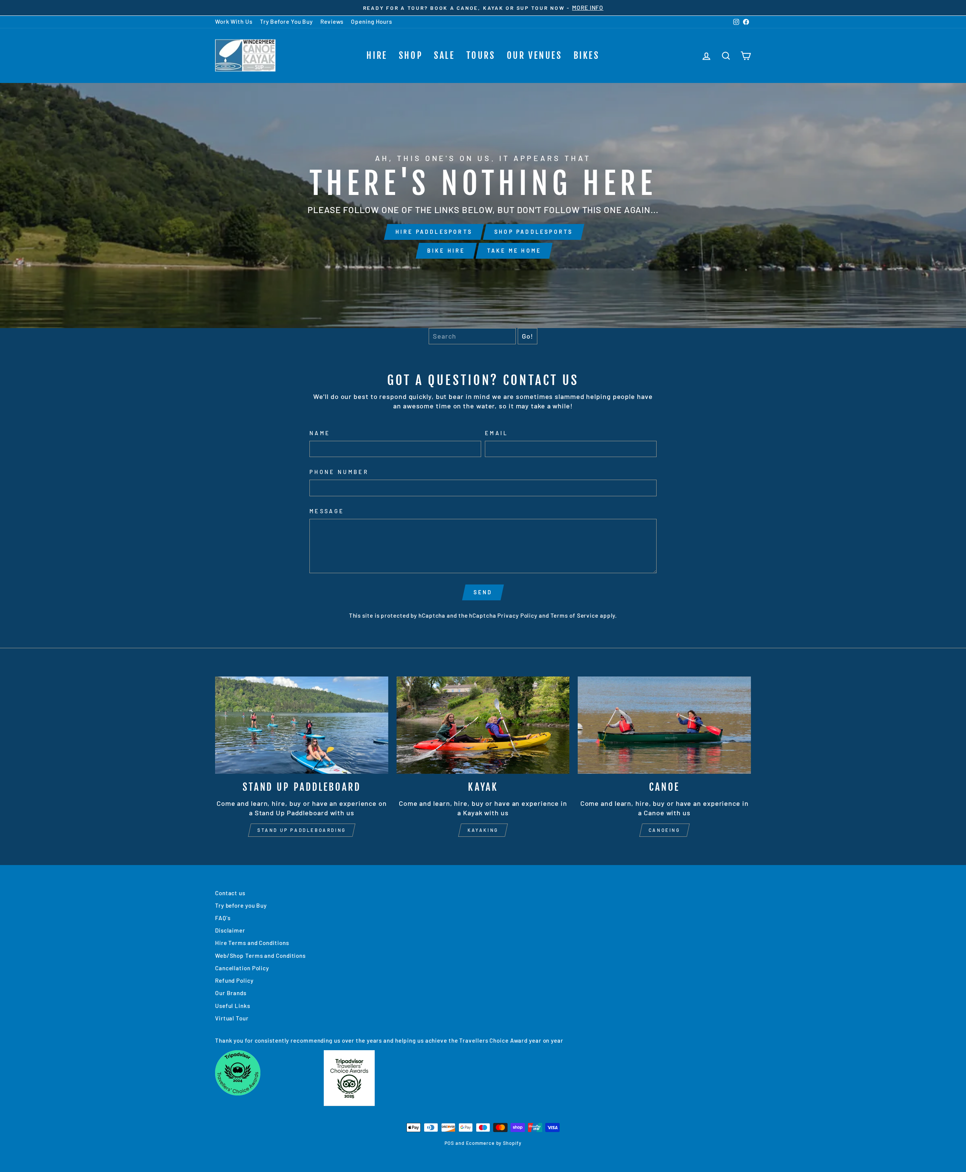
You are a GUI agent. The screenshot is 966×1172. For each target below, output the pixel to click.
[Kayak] (483, 725)
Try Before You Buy (286, 21)
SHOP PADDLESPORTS (533, 232)
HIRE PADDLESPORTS (433, 232)
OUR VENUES (534, 55)
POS (449, 1143)
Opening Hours (371, 21)
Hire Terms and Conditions (252, 942)
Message (326, 511)
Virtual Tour (232, 1018)
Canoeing (664, 830)
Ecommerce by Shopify (493, 1143)
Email (496, 433)
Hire (376, 55)
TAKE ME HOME (514, 250)
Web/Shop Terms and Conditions (260, 955)
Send (483, 592)
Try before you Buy (241, 905)
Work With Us (233, 21)
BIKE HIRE (446, 250)
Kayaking (483, 830)
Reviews (331, 21)
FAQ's (223, 917)
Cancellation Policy (242, 968)
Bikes (587, 55)
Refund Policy (234, 980)
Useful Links (232, 1005)
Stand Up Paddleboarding (301, 830)
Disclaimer (230, 930)
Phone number (339, 472)
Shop (411, 55)
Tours (480, 55)
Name (319, 433)
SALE (444, 55)
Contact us (230, 893)
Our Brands (230, 992)
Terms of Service (574, 615)
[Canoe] (664, 725)
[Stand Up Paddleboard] (301, 725)
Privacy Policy (517, 615)
